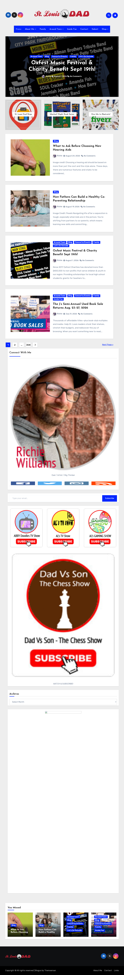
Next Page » (107, 344)
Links (116, 970)
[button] (115, 66)
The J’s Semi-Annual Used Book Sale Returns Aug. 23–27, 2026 (66, 66)
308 (28, 345)
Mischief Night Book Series (62, 114)
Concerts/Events (66, 53)
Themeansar (50, 970)
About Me (30, 29)
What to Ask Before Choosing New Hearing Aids (20, 932)
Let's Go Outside (61, 246)
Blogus (38, 970)
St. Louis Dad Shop (23, 114)
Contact (84, 29)
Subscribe (109, 498)
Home (18, 29)
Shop (104, 29)
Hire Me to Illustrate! (100, 114)
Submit (95, 29)
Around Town (56, 29)
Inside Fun (72, 29)
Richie (53, 80)
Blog (54, 53)
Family (43, 29)
